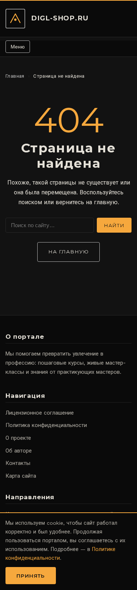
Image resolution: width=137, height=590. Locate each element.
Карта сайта (20, 476)
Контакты (17, 463)
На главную (68, 252)
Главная (14, 76)
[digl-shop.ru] (15, 18)
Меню (18, 47)
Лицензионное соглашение (39, 412)
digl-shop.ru (59, 18)
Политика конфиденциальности (46, 425)
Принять (30, 576)
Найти (114, 225)
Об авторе (18, 450)
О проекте (18, 438)
